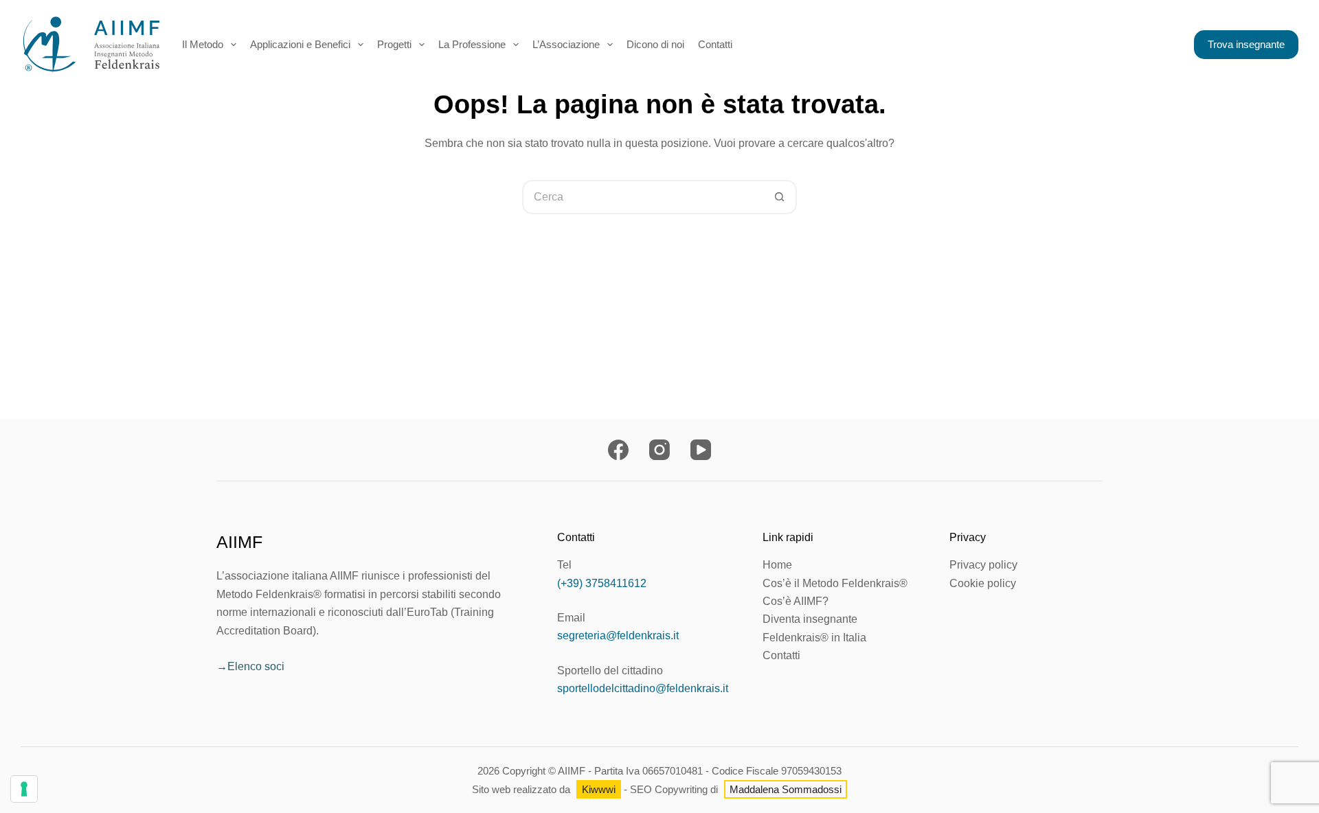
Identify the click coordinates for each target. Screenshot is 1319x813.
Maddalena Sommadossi (786, 789)
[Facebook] (618, 449)
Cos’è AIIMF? (795, 601)
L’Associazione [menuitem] (566, 44)
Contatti (781, 655)
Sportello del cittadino (610, 670)
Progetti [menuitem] (394, 44)
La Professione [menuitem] (472, 44)
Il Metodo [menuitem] (202, 44)
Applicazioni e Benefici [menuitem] (300, 44)
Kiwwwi (599, 789)
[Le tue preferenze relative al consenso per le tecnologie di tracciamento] (24, 789)
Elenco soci (255, 666)
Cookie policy (982, 583)
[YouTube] (700, 449)
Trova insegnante (1246, 44)
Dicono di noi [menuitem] (655, 44)
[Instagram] (659, 449)
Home (777, 565)
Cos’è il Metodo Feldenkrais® (835, 583)
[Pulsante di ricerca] (780, 197)
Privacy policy (983, 565)
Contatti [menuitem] (715, 44)
